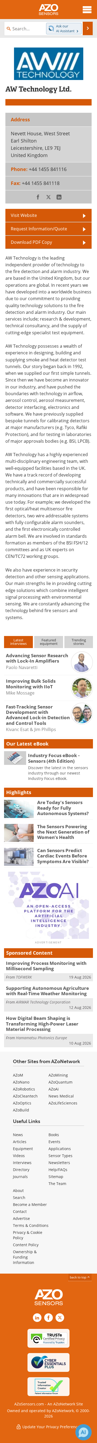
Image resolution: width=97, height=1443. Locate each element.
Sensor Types (60, 1155)
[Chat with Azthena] (83, 1432)
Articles (19, 1141)
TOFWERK (24, 977)
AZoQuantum (60, 1082)
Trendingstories (79, 642)
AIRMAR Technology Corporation (43, 1002)
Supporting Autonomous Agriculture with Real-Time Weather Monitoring (47, 991)
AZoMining (58, 1075)
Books (53, 1134)
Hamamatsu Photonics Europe (41, 1037)
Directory (21, 1169)
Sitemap (55, 1176)
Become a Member (30, 1204)
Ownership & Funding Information (25, 1257)
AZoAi (53, 1089)
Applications (59, 1148)
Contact (20, 1211)
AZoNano (21, 1082)
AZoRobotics (24, 1089)
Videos (19, 1155)
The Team (57, 1183)
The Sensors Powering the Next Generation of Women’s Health (63, 832)
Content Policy (26, 1244)
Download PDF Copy (31, 242)
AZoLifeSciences (62, 1103)
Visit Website (24, 215)
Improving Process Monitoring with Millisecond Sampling (46, 966)
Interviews (22, 1162)
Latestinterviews (18, 642)
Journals (20, 1176)
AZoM (18, 1075)
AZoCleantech (25, 1096)
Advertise (21, 1218)
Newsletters (59, 1162)
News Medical (61, 1096)
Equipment (23, 1148)
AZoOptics (22, 1103)
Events (54, 1141)
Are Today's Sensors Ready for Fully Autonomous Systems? (63, 807)
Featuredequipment (49, 642)
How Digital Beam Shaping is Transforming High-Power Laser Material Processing (42, 1023)
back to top (78, 1277)
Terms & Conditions (30, 1225)
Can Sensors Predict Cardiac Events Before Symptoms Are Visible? (63, 855)
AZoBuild (21, 1110)
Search (19, 1197)
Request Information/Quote (39, 228)
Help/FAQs (57, 1169)
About (18, 1190)
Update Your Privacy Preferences (51, 1426)
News (18, 1134)
